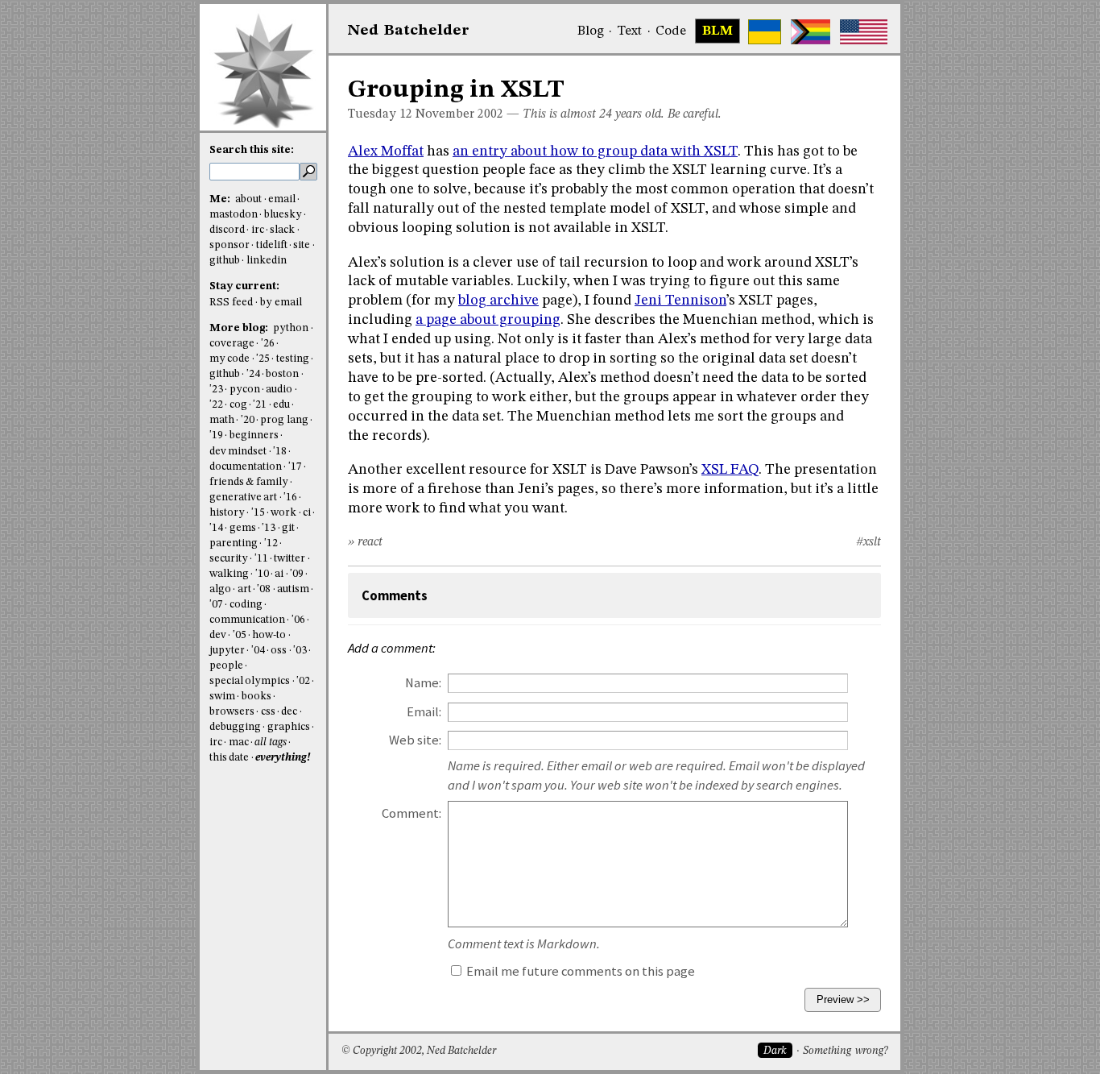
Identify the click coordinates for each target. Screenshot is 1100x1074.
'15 (258, 513)
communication (247, 620)
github (224, 260)
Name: (423, 682)
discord (227, 230)
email (282, 199)
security (228, 559)
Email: (424, 711)
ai (279, 574)
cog (238, 405)
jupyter (227, 650)
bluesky (283, 214)
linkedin (266, 260)
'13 (268, 528)
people (226, 666)
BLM (717, 31)
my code (229, 359)
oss (279, 650)
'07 (216, 604)
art (244, 589)
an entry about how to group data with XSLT (595, 151)
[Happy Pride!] (810, 31)
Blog (590, 31)
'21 (260, 405)
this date (229, 758)
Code (670, 31)
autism (293, 589)
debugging (235, 727)
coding (246, 604)
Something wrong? (845, 1051)
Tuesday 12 (380, 114)
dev (217, 635)
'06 (298, 620)
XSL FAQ (730, 469)
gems (243, 528)
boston (282, 374)
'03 (300, 650)
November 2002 (459, 114)
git (288, 528)
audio (279, 389)
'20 (247, 420)
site (301, 245)
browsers (231, 712)
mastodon (233, 214)
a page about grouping (488, 320)
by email (281, 302)
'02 (303, 681)
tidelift (271, 245)
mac (239, 742)
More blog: (240, 328)
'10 (262, 574)
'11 (261, 559)
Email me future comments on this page (579, 971)
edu (281, 405)
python (290, 328)
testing (292, 359)
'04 (258, 650)
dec (289, 712)
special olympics (249, 681)
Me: (221, 199)
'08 (264, 589)
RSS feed (231, 302)
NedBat (408, 31)
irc (257, 230)
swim (222, 696)
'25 (263, 359)
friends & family (248, 482)
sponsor (229, 245)
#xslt (868, 542)
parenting (233, 543)
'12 (271, 543)
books (256, 696)
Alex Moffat (386, 151)
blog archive (498, 300)
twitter (289, 559)
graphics (288, 727)
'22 (216, 405)
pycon (245, 389)
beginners (254, 435)
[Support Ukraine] (764, 31)
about (248, 199)
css (268, 712)
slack (282, 230)
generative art (243, 497)
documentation (245, 467)
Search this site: (251, 150)
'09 (297, 574)
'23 (216, 389)
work (283, 513)
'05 (239, 635)
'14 (216, 528)
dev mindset (238, 451)
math (221, 420)
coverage (231, 343)
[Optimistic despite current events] (863, 31)
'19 (216, 435)
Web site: (415, 740)
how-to (269, 635)
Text (629, 31)
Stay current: (244, 286)
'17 (295, 467)
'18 (280, 451)
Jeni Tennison (680, 300)
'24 (253, 374)
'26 (268, 343)
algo (220, 589)
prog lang (284, 420)
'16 (290, 497)
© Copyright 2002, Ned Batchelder (418, 1051)
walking (229, 574)
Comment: (411, 813)
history (227, 513)
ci (307, 513)
